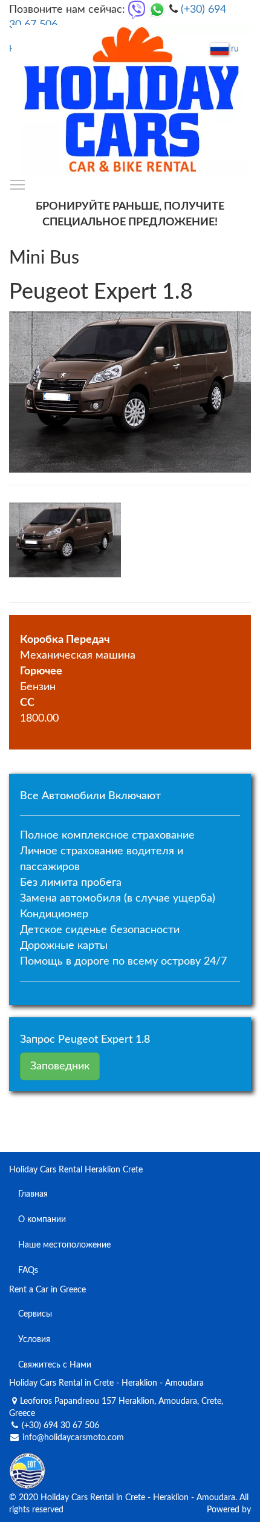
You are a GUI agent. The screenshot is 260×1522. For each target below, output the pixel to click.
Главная (33, 1194)
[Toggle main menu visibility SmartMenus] (17, 184)
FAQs (28, 1270)
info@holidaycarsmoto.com (73, 1438)
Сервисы (35, 1314)
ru (234, 49)
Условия (34, 1339)
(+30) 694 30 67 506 (60, 1425)
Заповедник (59, 1066)
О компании (42, 1219)
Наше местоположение (64, 1245)
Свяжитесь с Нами (54, 1365)
